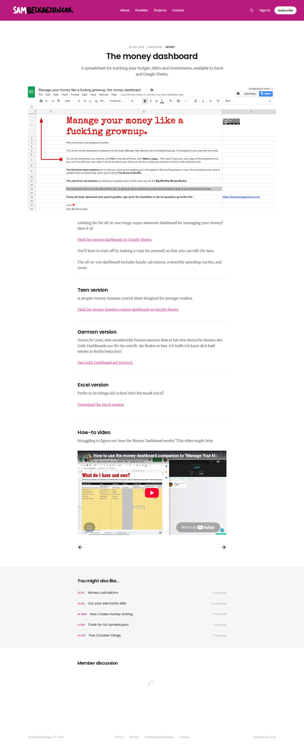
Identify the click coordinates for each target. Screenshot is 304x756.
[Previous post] (80, 547)
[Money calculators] (152, 593)
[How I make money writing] (152, 614)
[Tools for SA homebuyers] (152, 625)
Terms (119, 737)
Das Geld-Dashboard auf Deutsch (105, 362)
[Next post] (223, 547)
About (124, 10)
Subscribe (285, 10)
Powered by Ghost (264, 737)
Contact (178, 10)
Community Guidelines (159, 737)
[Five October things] (152, 635)
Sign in (265, 10)
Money (170, 47)
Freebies (141, 10)
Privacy (134, 737)
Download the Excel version (101, 404)
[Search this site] (252, 10)
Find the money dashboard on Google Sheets (115, 239)
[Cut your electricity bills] (152, 603)
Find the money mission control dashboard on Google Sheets (128, 309)
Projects (160, 10)
